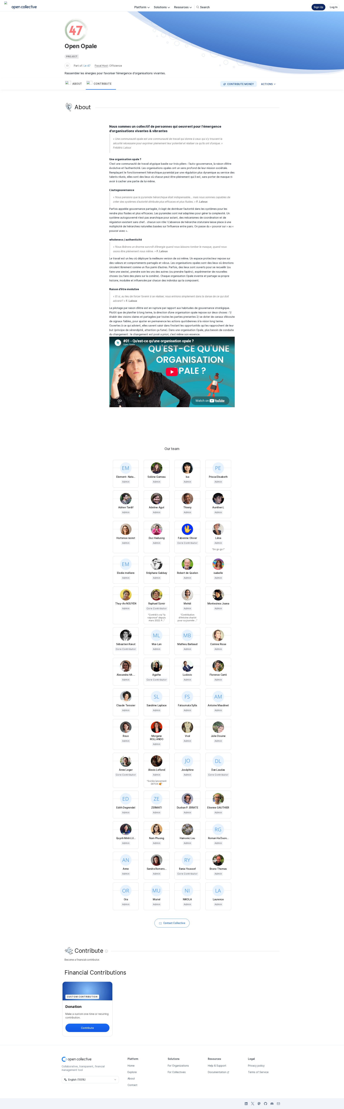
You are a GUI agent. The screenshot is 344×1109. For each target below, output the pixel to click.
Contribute (87, 1027)
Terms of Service (258, 1072)
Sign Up (318, 7)
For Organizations (178, 1065)
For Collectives (177, 1072)
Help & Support (217, 1065)
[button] (75, 84)
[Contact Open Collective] (278, 1103)
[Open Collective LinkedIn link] (246, 1103)
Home (131, 1065)
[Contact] (67, 66)
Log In (333, 7)
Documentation (217, 1072)
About (131, 1078)
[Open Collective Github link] (265, 1103)
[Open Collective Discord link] (271, 1103)
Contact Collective (174, 922)
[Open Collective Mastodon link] (259, 1103)
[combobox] (90, 1079)
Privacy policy (256, 1065)
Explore (132, 1072)
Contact (132, 1084)
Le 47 (87, 65)
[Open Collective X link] (252, 1103)
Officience (115, 65)
